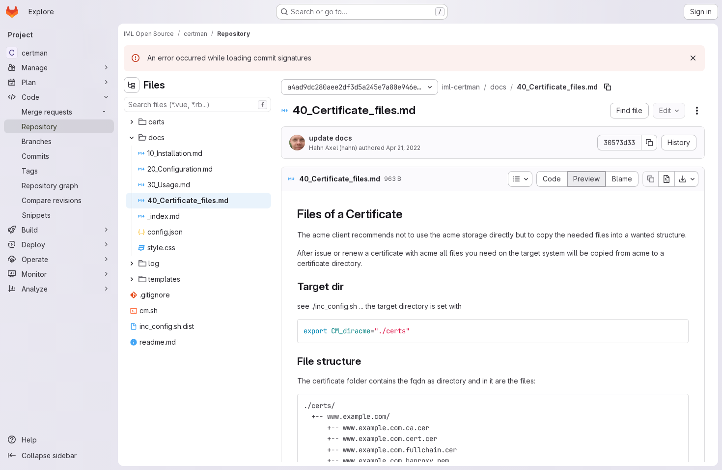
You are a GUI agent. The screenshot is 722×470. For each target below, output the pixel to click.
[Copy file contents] (650, 179)
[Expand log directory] (132, 263)
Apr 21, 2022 (403, 147)
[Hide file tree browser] (131, 85)
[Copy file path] (607, 87)
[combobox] (197, 104)
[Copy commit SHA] (649, 142)
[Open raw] (666, 179)
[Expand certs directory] (132, 122)
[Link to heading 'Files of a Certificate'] (409, 214)
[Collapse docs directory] (132, 138)
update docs (330, 138)
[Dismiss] (693, 58)
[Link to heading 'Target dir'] (349, 286)
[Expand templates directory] (132, 279)
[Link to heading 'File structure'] (366, 361)
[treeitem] (198, 122)
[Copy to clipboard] (677, 331)
